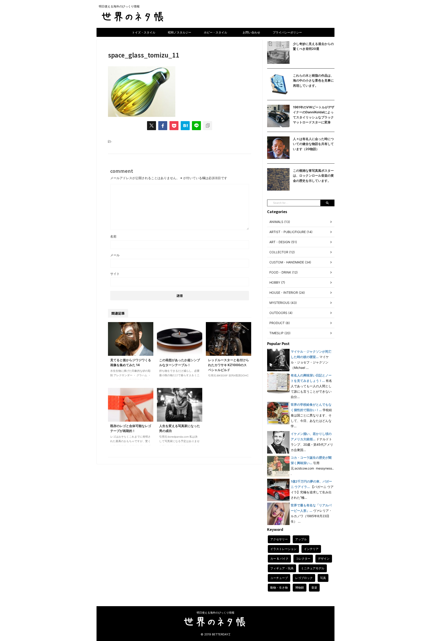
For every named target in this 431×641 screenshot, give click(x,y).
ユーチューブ (279, 578)
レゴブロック (304, 578)
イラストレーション (283, 549)
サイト (115, 274)
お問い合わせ (251, 32)
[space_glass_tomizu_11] (185, 125)
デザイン (324, 558)
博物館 (299, 587)
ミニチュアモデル (312, 568)
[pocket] (173, 125)
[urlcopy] (207, 125)
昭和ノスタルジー (179, 32)
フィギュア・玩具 (282, 568)
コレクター (303, 558)
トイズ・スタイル (143, 32)
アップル (301, 539)
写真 (323, 578)
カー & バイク (279, 558)
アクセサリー (279, 539)
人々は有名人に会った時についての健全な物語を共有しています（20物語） (313, 144)
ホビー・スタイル (215, 32)
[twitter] (151, 125)
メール (115, 255)
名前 (113, 236)
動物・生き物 (279, 587)
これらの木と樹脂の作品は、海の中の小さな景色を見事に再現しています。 (313, 80)
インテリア (311, 549)
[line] (196, 125)
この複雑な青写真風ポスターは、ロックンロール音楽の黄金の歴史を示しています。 (313, 176)
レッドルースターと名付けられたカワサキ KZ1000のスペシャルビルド (228, 365)
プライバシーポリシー (287, 32)
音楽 (314, 587)
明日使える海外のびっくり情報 (215, 612)
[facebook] (162, 125)
